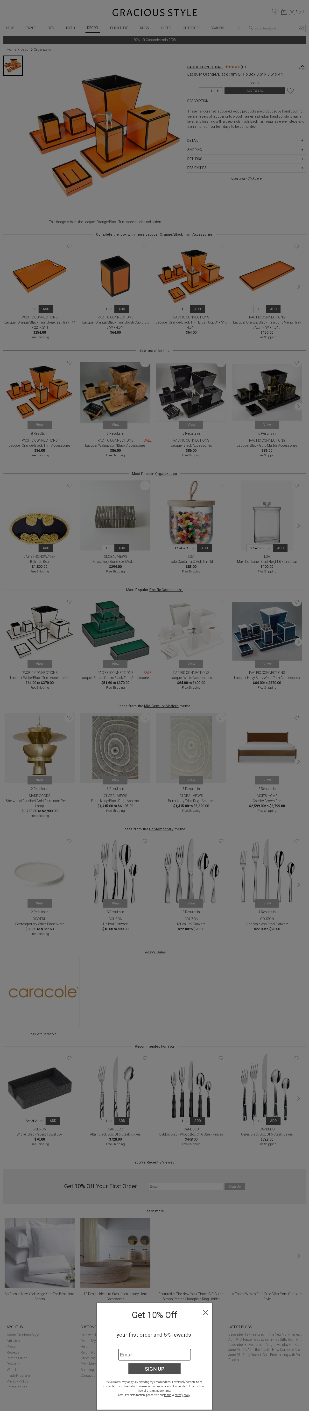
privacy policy (182, 1395)
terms (167, 1395)
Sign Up (154, 1369)
